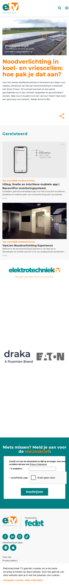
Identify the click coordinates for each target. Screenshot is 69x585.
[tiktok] (27, 536)
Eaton (16, 356)
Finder (48, 356)
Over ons (6, 557)
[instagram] (19, 536)
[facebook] (5, 536)
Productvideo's (10, 560)
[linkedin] (12, 536)
